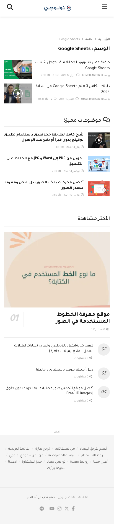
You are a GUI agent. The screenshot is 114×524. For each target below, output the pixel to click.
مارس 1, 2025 (67, 99)
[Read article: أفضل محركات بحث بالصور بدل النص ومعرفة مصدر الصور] (99, 188)
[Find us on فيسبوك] (73, 509)
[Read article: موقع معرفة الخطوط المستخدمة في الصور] (57, 269)
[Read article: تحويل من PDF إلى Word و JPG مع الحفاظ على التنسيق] (99, 164)
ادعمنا (12, 462)
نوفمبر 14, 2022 (72, 171)
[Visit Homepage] (57, 8)
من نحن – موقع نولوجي (26, 456)
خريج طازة (42, 449)
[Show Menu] (104, 8)
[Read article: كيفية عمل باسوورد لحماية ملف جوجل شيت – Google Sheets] (18, 70)
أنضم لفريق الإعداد (93, 449)
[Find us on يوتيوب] (52, 509)
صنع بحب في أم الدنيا (41, 497)
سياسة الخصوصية (62, 456)
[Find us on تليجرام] (42, 509)
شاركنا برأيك (56, 468)
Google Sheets (69, 39)
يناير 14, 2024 (73, 147)
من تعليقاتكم (65, 449)
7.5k (54, 171)
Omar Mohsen (90, 99)
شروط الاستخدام (94, 456)
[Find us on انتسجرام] (59, 509)
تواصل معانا (56, 462)
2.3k (43, 75)
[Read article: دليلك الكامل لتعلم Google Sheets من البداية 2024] (18, 93)
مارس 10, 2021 (72, 195)
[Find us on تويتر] (66, 509)
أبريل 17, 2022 (68, 75)
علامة (89, 39)
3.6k (54, 195)
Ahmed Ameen (91, 75)
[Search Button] (10, 8)
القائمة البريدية (19, 449)
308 (58, 147)
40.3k (41, 99)
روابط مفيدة (79, 462)
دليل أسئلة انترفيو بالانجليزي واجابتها (64, 370)
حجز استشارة (32, 462)
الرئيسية (104, 39)
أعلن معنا (100, 462)
